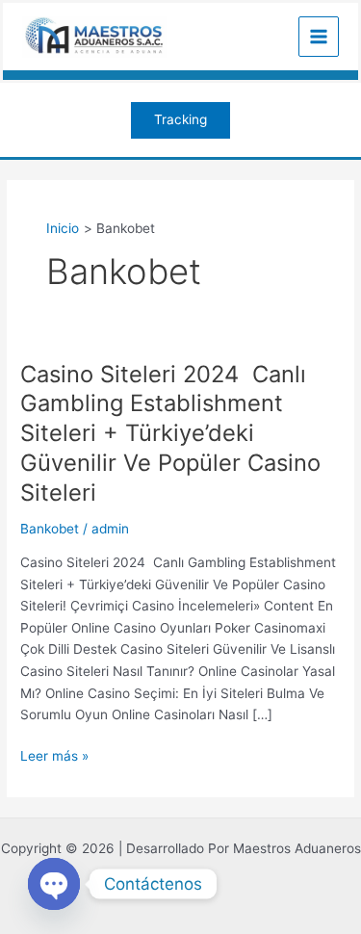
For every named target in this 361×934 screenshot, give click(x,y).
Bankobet (49, 528)
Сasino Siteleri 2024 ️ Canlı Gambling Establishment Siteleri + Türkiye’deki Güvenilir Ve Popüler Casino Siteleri (170, 433)
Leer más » (54, 754)
